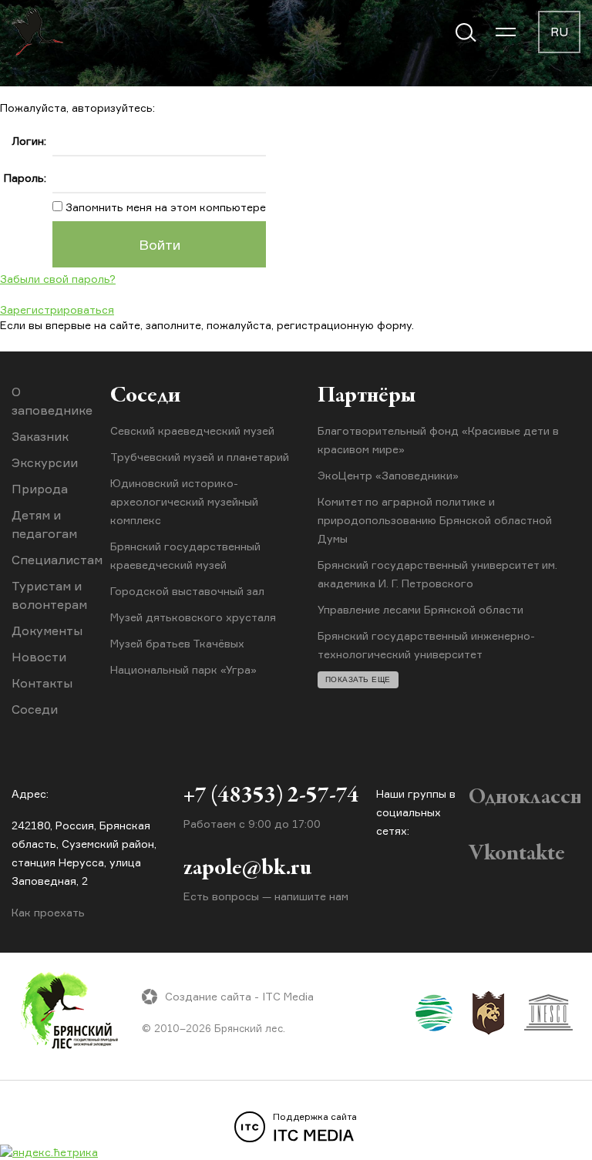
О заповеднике (52, 401)
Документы (47, 630)
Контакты (42, 683)
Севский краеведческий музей (192, 430)
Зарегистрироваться (57, 309)
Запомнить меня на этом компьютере (164, 207)
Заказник (40, 436)
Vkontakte (517, 854)
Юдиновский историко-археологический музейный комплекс (184, 501)
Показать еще (358, 679)
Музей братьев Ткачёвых (177, 643)
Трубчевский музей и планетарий (199, 456)
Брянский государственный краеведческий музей (185, 555)
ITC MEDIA (315, 1127)
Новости (39, 656)
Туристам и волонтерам (49, 595)
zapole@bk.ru (247, 868)
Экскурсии (45, 462)
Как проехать (48, 912)
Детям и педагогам (44, 524)
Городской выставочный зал (187, 590)
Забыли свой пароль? (58, 278)
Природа (40, 488)
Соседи (35, 709)
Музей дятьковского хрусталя (193, 617)
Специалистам (57, 559)
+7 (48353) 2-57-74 (271, 796)
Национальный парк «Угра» (183, 669)
